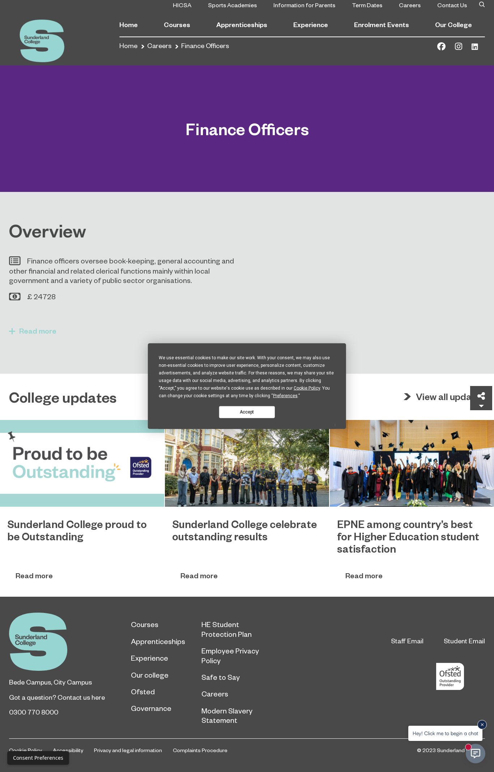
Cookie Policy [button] (307, 388)
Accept (247, 411)
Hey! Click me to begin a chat (445, 733)
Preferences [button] (285, 395)
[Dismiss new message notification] (482, 724)
